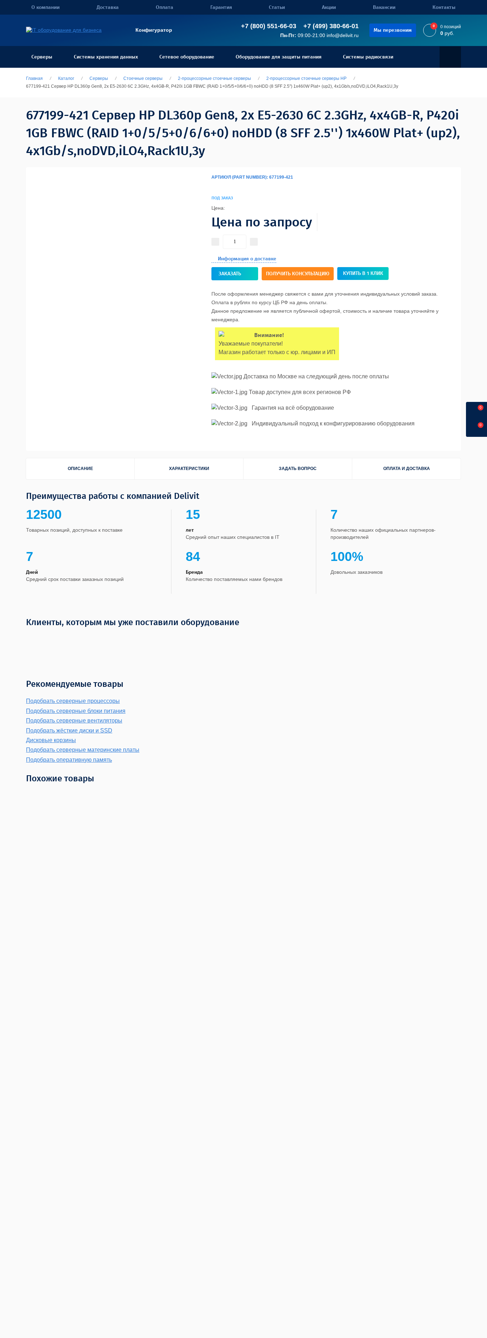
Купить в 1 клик (363, 273)
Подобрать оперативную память (69, 760)
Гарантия (221, 7)
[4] (215, 186)
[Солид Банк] (114, 639)
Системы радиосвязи (368, 57)
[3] (214, 186)
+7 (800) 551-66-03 (268, 26)
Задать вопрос (298, 468)
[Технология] (143, 639)
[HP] (427, 192)
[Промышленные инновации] (183, 639)
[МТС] (52, 639)
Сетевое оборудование (186, 57)
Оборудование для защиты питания (279, 57)
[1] (211, 186)
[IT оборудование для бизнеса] (64, 30)
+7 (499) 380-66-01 (331, 26)
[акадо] (358, 639)
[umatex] (380, 639)
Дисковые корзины (51, 740)
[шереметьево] (328, 639)
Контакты (444, 7)
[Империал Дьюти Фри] (221, 639)
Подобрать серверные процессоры (73, 701)
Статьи (277, 7)
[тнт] (270, 639)
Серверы (41, 57)
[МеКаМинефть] (83, 639)
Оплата (164, 7)
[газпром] (405, 639)
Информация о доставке (247, 259)
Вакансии (384, 7)
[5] (217, 186)
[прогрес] (431, 639)
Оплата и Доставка (406, 468)
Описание (80, 468)
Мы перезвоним (393, 30)
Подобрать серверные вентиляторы (74, 720)
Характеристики (189, 468)
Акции (329, 7)
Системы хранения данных (106, 57)
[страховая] (293, 639)
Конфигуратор (153, 30)
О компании (45, 7)
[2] (213, 186)
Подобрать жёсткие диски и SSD (69, 730)
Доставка (108, 7)
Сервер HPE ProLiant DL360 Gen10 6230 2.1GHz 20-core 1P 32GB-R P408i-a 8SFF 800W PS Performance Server (163, 922)
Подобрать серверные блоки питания (75, 711)
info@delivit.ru (343, 35)
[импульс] (250, 639)
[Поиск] (450, 57)
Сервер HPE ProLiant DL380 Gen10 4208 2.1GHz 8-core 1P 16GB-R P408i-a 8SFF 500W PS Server (448, 922)
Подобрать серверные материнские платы (82, 750)
